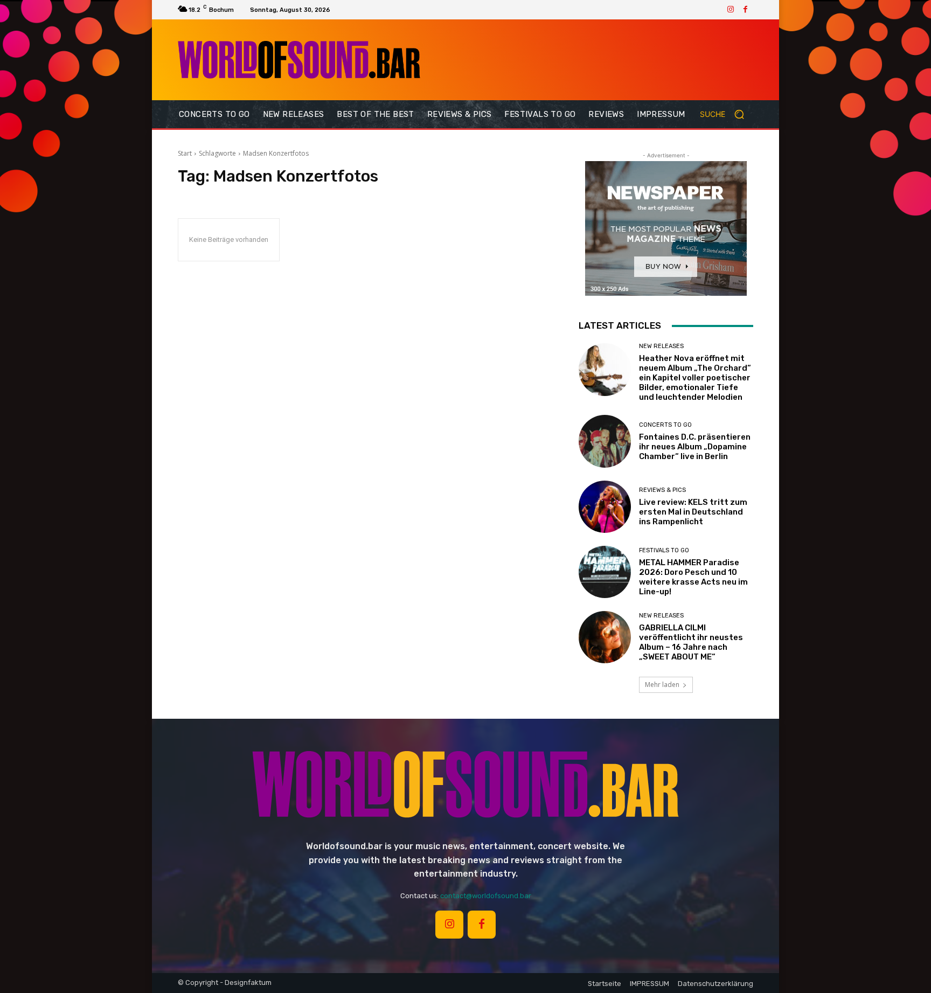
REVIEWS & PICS (662, 490)
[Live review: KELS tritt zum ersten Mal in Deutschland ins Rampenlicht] (605, 507)
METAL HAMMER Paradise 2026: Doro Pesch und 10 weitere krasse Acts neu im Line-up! (693, 577)
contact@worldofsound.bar (485, 896)
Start (185, 153)
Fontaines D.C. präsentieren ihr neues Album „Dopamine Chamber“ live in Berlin (695, 446)
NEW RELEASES (661, 346)
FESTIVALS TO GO (664, 550)
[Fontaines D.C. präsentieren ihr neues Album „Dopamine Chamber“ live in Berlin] (605, 441)
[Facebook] (745, 9)
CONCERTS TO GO (665, 425)
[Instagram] (730, 9)
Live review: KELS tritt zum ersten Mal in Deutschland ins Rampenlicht (693, 511)
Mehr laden (662, 684)
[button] (726, 114)
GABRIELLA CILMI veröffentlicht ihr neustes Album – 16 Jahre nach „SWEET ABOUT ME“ (691, 642)
